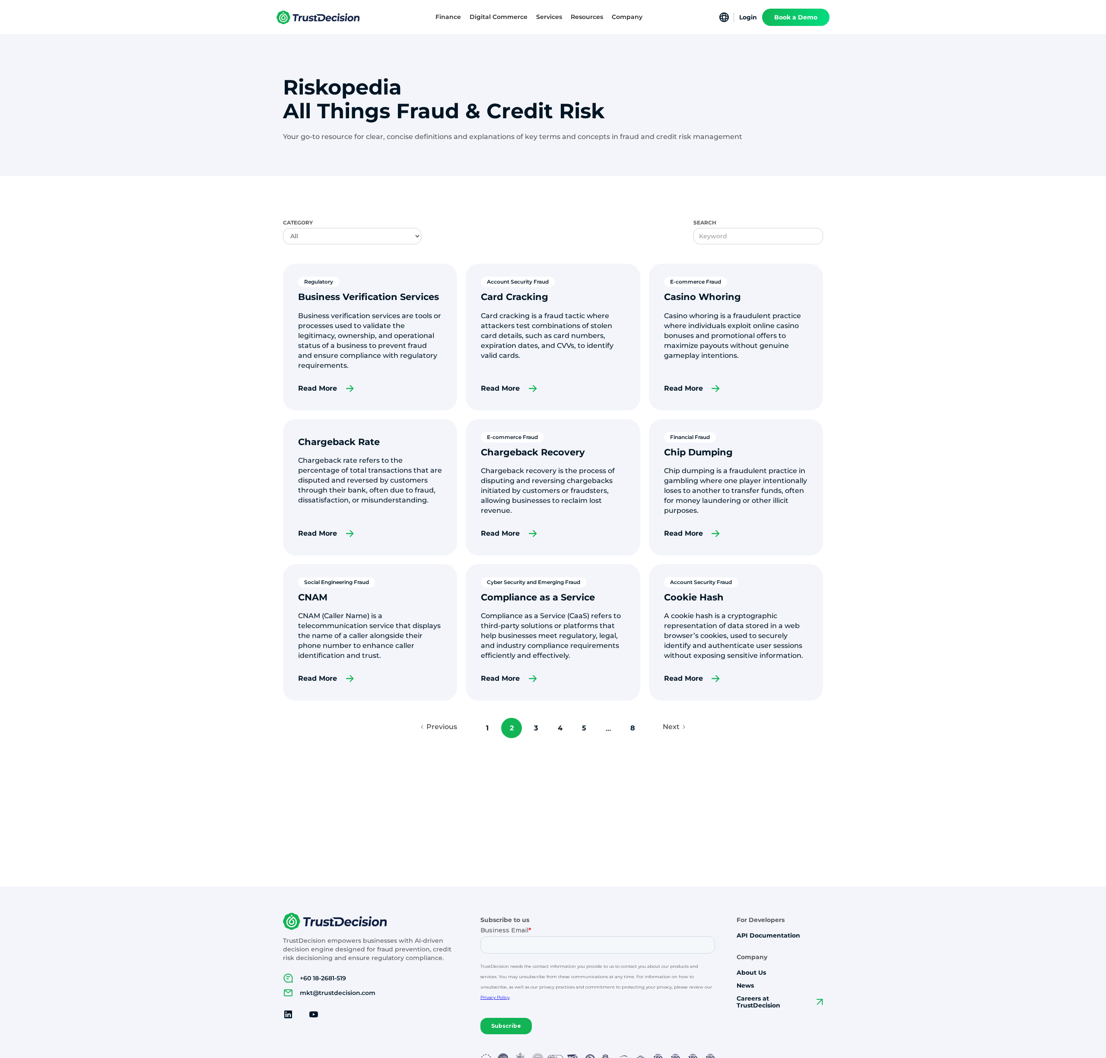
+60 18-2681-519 (323, 978)
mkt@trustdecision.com (337, 993)
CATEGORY (298, 222)
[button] (448, 17)
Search (704, 222)
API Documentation (768, 935)
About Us (751, 973)
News (745, 985)
